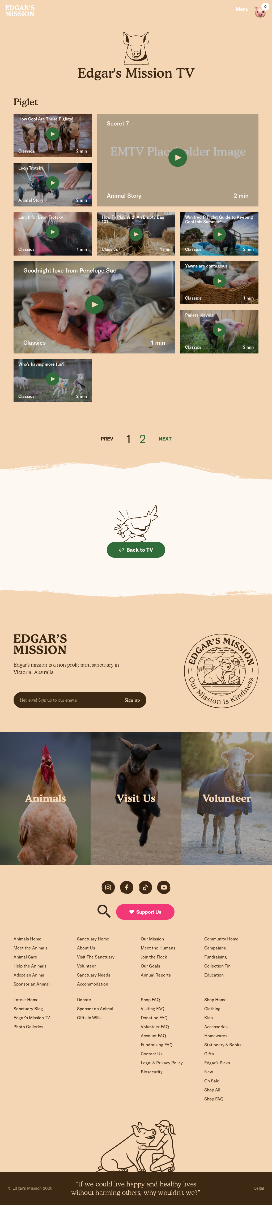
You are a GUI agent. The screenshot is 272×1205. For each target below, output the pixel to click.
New (208, 1071)
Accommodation (92, 984)
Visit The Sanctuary (95, 957)
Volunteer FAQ (155, 1026)
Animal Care (25, 957)
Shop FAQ (150, 999)
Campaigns (215, 948)
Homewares (215, 1035)
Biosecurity (152, 1071)
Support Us (148, 912)
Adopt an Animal (29, 975)
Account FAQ (153, 1035)
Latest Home (26, 999)
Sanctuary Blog (28, 1008)
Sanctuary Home (93, 938)
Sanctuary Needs (93, 975)
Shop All (212, 1089)
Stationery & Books (222, 1044)
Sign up (132, 700)
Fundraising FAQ (157, 1044)
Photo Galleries (28, 1026)
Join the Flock (154, 957)
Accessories (216, 1026)
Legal (259, 1188)
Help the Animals (30, 966)
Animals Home (27, 938)
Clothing (212, 1008)
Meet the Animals (31, 948)
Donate (84, 999)
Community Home (221, 938)
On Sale (211, 1080)
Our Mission (152, 938)
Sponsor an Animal (32, 984)
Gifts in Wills (89, 1017)
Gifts (209, 1053)
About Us (86, 948)
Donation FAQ (154, 1017)
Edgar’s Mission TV (32, 1017)
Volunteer (86, 966)
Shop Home (215, 999)
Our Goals (150, 966)
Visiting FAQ (152, 1008)
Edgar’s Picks (217, 1062)
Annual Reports (156, 975)
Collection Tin (217, 966)
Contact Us (152, 1053)
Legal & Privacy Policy (162, 1062)
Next (165, 439)
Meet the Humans (158, 948)
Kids (208, 1017)
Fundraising (215, 957)
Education (214, 975)
